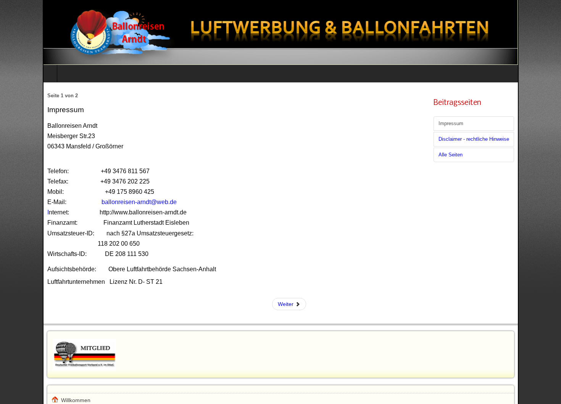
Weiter (286, 304)
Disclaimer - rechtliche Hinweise (473, 139)
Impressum (450, 123)
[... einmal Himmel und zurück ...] (281, 32)
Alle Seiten (450, 155)
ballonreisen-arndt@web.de (139, 202)
